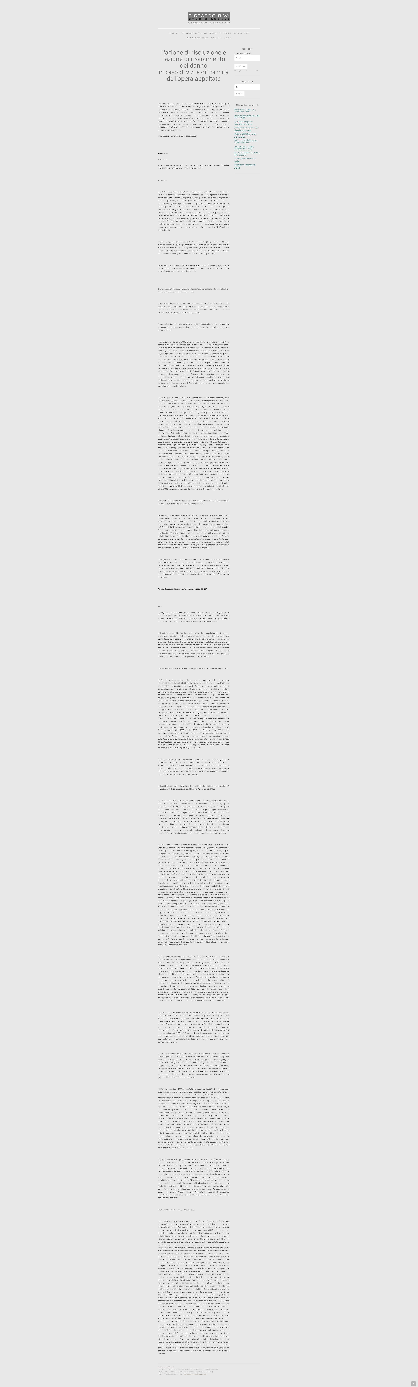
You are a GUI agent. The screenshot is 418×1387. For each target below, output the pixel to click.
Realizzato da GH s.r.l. (166, 1367)
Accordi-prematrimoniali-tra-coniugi (245, 159)
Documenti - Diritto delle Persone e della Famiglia (244, 147)
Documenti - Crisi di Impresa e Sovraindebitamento (246, 141)
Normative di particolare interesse (200, 33)
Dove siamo (216, 38)
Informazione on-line (197, 38)
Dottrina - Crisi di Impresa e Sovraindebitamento (245, 110)
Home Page (174, 33)
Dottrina (237, 33)
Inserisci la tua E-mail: (242, 53)
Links (246, 33)
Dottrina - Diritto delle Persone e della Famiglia (246, 116)
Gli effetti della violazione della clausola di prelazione (246, 128)
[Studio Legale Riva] (209, 24)
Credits (228, 38)
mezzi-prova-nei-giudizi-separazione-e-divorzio (243, 122)
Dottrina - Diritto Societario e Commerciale (245, 135)
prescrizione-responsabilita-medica (245, 166)
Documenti (225, 33)
